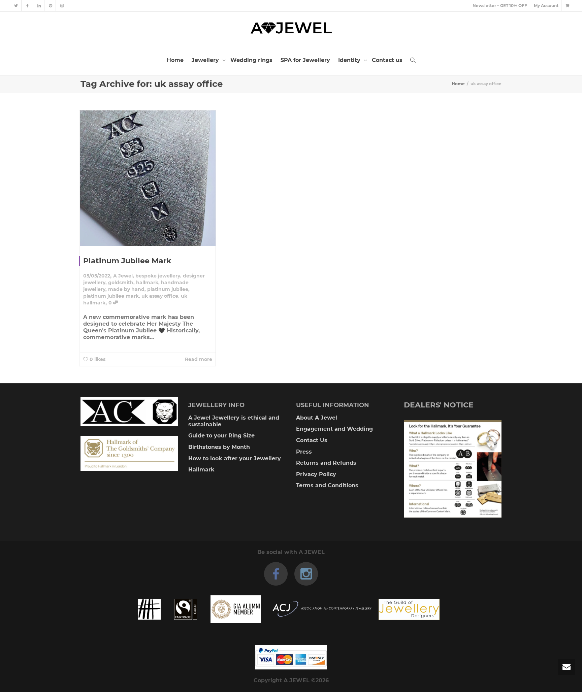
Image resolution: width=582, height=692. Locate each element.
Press (304, 452)
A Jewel (123, 275)
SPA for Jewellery (305, 60)
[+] (148, 178)
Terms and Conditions (327, 485)
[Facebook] (27, 5)
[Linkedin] (38, 5)
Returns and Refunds (326, 463)
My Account (546, 5)
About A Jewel (316, 418)
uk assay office (159, 296)
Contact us (387, 60)
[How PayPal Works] (291, 657)
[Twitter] (16, 5)
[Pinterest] (50, 5)
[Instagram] (61, 5)
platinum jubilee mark (111, 296)
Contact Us (311, 440)
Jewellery (206, 60)
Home (175, 60)
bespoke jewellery (157, 275)
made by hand (126, 289)
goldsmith (120, 282)
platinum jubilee (167, 289)
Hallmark (201, 469)
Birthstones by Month (219, 447)
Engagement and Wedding (334, 429)
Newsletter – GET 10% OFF (500, 5)
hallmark (147, 282)
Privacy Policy (316, 474)
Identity (350, 60)
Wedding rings (251, 60)
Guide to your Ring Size (221, 435)
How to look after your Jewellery (234, 458)
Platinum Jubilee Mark (127, 260)
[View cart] (567, 5)
